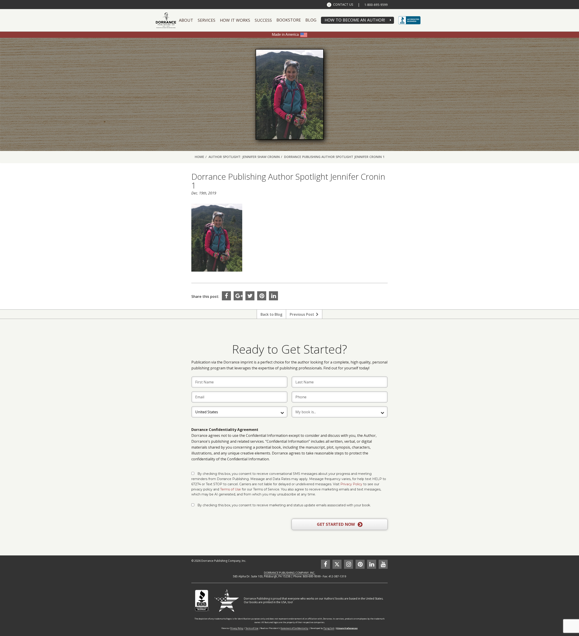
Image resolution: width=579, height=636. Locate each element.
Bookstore (288, 20)
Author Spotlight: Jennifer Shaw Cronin (244, 157)
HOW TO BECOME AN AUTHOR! (355, 20)
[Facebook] (226, 295)
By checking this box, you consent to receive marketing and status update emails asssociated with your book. (284, 505)
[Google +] (238, 295)
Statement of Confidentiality (294, 628)
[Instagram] (348, 564)
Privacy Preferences (347, 628)
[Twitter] (249, 295)
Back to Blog (271, 314)
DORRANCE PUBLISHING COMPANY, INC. (289, 573)
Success (263, 20)
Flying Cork (328, 628)
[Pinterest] (261, 295)
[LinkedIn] (273, 295)
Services (206, 20)
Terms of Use (230, 489)
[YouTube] (383, 564)
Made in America (285, 34)
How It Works (235, 20)
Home (199, 157)
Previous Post (303, 314)
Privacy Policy (351, 484)
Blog (310, 20)
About (186, 20)
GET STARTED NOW (336, 524)
